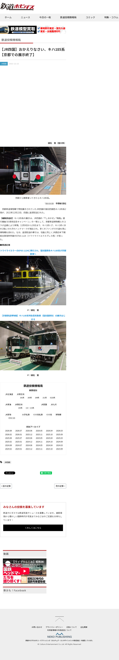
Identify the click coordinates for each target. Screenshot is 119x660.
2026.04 (49, 430)
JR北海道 (9, 394)
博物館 (58, 414)
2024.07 (18, 445)
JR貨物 (8, 414)
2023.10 (49, 448)
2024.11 (39, 441)
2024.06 (29, 445)
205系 (30, 397)
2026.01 (18, 434)
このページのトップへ (59, 619)
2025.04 (49, 438)
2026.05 (39, 430)
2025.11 (39, 434)
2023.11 (39, 448)
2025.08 (8, 438)
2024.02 (8, 448)
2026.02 (8, 434)
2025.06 (29, 438)
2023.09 (59, 448)
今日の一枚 (45, 17)
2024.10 (49, 441)
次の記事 (60, 486)
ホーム (8, 17)
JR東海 (8, 404)
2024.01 (18, 448)
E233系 (52, 397)
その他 (49, 414)
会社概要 (83, 627)
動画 (6, 553)
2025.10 (49, 434)
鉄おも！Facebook (14, 590)
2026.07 (18, 430)
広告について (71, 627)
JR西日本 (19, 404)
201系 (22, 397)
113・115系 (30, 408)
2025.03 (59, 438)
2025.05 (39, 438)
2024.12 (29, 441)
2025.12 (29, 434)
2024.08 (8, 445)
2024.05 (39, 445)
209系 (37, 397)
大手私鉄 (26, 414)
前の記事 (7, 486)
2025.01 (18, 441)
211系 (45, 397)
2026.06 (29, 430)
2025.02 (8, 441)
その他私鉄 (38, 414)
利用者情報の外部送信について (59, 630)
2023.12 (29, 448)
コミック (90, 17)
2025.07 (18, 438)
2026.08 (8, 430)
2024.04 (49, 445)
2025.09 (59, 434)
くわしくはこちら (33, 527)
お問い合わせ (37, 627)
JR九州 (54, 404)
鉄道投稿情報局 (68, 17)
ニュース (25, 17)
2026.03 (59, 430)
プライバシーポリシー (54, 627)
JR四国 (4, 63)
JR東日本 (21, 394)
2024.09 (59, 441)
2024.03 (59, 445)
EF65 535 (12, 418)
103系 (20, 408)
